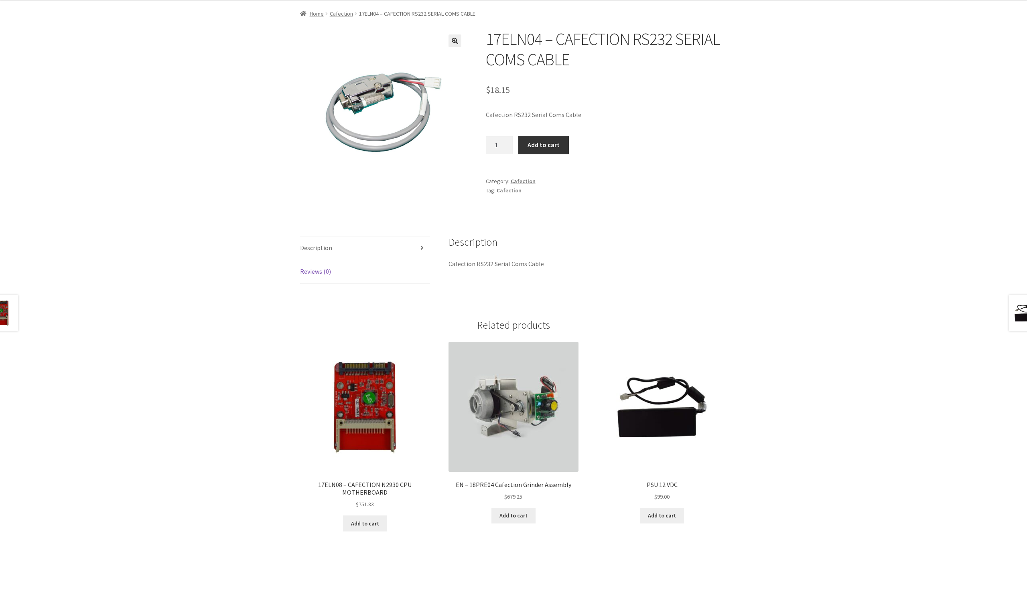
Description (316, 248)
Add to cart (544, 145)
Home (317, 13)
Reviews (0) (315, 271)
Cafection (341, 13)
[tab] (365, 248)
